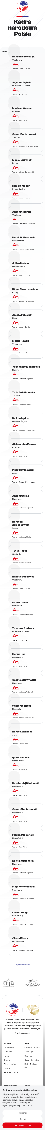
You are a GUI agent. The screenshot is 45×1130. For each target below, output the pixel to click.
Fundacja (8, 1052)
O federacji (9, 1047)
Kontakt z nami (11, 1072)
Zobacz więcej (23, 1033)
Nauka (7, 1068)
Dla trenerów (10, 1064)
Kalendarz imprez (32, 1047)
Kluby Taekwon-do (31, 1065)
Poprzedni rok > (22, 964)
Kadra (6, 1056)
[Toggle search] (4, 5)
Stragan (28, 1056)
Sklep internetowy (32, 1060)
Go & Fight (29, 1052)
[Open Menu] (41, 5)
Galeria (7, 1060)
